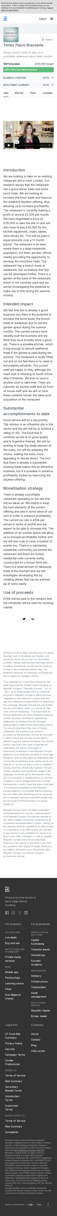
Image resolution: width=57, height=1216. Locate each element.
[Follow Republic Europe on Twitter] (20, 913)
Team (33, 92)
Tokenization (38, 987)
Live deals (10, 937)
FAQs (8, 989)
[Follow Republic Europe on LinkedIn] (26, 913)
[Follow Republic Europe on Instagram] (13, 913)
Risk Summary (13, 1081)
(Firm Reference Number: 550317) (29, 1150)
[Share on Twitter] (24, 619)
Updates (48, 92)
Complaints (11, 1132)
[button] (51, 18)
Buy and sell (12, 943)
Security (10, 1049)
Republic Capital (40, 1010)
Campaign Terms (15, 1054)
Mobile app (11, 972)
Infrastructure (39, 981)
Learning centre (14, 983)
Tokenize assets (40, 949)
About (34, 1033)
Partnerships (12, 977)
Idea (5, 92)
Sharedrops (38, 955)
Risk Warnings (38, 662)
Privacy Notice (13, 1043)
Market (19, 92)
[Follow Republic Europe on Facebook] (7, 913)
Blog (33, 1045)
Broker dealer (39, 1016)
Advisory (36, 975)
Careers (35, 1039)
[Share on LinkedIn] (33, 619)
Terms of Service (15, 1075)
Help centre (38, 1050)
